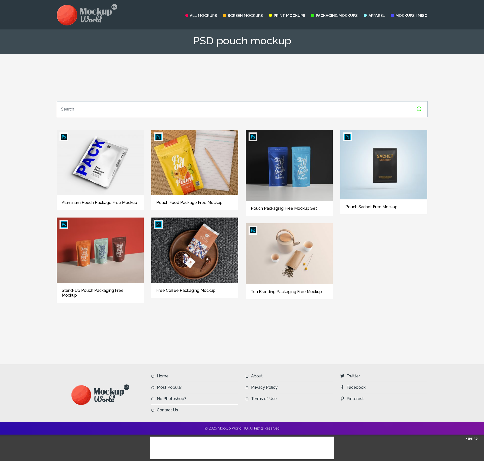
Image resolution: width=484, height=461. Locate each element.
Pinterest (355, 398)
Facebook (356, 387)
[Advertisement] (242, 77)
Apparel (377, 15)
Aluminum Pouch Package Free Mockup (99, 202)
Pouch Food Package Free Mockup (189, 202)
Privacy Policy (264, 387)
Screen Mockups (245, 15)
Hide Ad (472, 438)
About (257, 376)
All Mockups (203, 15)
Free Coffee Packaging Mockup (186, 290)
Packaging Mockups (337, 15)
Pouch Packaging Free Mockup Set (284, 208)
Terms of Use (264, 398)
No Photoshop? (171, 398)
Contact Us (167, 410)
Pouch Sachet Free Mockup (371, 206)
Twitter (353, 376)
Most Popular (169, 387)
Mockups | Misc (411, 15)
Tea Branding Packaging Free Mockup (286, 291)
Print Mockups (289, 15)
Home (163, 376)
